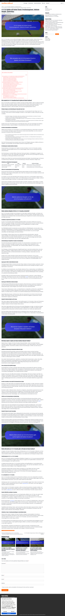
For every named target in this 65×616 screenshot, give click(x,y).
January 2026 (47, 40)
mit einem (12, 500)
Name (3, 575)
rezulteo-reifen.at (7, 3)
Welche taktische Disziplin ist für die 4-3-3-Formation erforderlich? (12, 82)
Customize (5, 611)
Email (3, 579)
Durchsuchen (30, 3)
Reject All (12, 611)
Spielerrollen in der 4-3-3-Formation (51, 15)
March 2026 (47, 38)
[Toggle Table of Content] (26, 75)
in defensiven (9, 489)
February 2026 (47, 39)
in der (27, 276)
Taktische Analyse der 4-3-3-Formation (51, 16)
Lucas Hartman (8, 13)
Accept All (9, 613)
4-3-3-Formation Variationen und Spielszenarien (8, 530)
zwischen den (25, 483)
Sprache (47, 3)
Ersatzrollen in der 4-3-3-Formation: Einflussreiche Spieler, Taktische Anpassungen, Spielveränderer (22, 549)
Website (3, 583)
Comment (4, 563)
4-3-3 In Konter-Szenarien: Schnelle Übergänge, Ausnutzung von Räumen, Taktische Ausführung (36, 549)
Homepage (25, 3)
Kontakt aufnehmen (37, 3)
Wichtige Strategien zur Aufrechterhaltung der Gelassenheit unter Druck (13, 77)
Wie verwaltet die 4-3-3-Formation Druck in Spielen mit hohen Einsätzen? (13, 76)
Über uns (43, 3)
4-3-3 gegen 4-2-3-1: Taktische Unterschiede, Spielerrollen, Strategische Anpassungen (8, 549)
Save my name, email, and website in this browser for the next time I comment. (18, 587)
